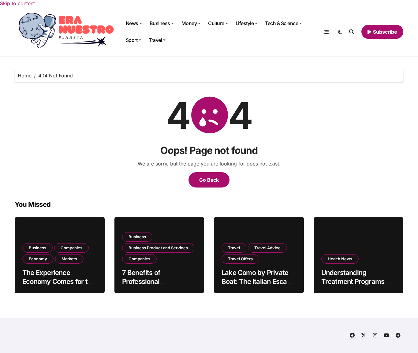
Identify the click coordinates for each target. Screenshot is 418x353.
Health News (340, 258)
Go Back (209, 180)
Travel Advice (267, 247)
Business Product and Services (158, 247)
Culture (216, 23)
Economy (38, 258)
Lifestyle (245, 23)
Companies (71, 247)
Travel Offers (240, 258)
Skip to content (17, 3)
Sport (132, 40)
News (132, 23)
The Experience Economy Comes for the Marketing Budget (58, 281)
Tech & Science (281, 23)
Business (160, 23)
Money (189, 23)
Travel (155, 40)
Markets (69, 258)
